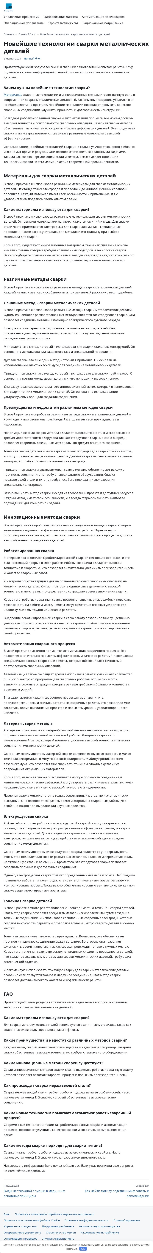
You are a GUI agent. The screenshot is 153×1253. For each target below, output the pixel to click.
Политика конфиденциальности (87, 1220)
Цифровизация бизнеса (61, 17)
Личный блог (27, 34)
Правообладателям (126, 1220)
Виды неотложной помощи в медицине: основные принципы (34, 1191)
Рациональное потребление (103, 23)
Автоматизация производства (103, 17)
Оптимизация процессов (21, 1238)
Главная (9, 34)
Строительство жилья (63, 23)
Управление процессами (22, 17)
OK (83, 1248)
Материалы (12, 94)
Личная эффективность (58, 1238)
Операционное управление (24, 23)
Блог (7, 1214)
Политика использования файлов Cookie (32, 1220)
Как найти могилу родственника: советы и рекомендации (117, 1191)
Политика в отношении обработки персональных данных (54, 1214)
